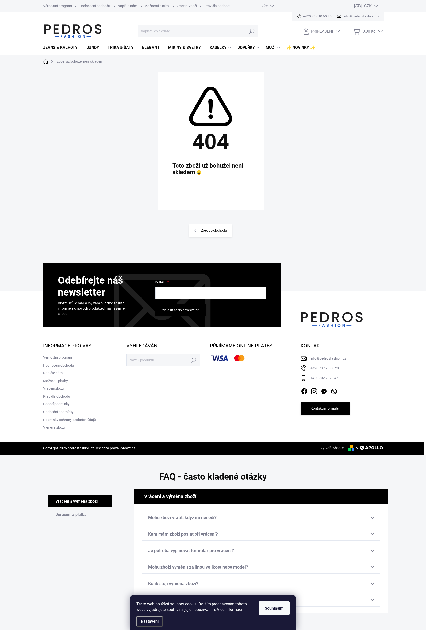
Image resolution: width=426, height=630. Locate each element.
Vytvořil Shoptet (332, 448)
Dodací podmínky (56, 404)
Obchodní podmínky (58, 412)
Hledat (252, 31)
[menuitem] (62, 47)
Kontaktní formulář (325, 408)
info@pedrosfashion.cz (328, 358)
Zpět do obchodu (214, 230)
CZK (368, 6)
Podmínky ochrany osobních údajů (69, 420)
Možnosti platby (156, 6)
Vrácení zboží (187, 6)
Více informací (229, 609)
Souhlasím (274, 608)
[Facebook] (304, 390)
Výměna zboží (54, 427)
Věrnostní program (57, 6)
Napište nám (127, 6)
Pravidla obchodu (217, 6)
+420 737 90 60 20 (324, 368)
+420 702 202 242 (324, 378)
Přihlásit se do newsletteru (180, 310)
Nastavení (150, 621)
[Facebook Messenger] (324, 390)
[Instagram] (314, 390)
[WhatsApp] (333, 390)
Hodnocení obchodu (94, 6)
